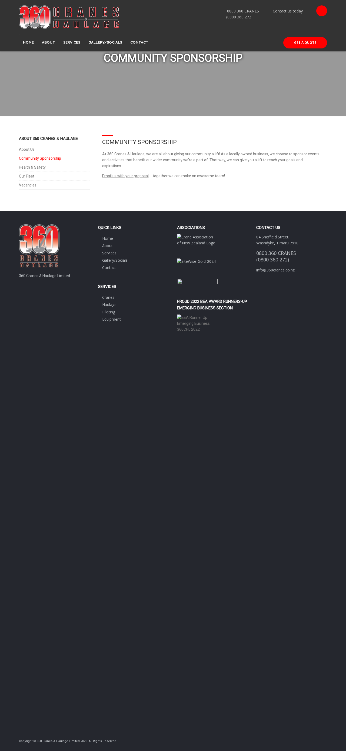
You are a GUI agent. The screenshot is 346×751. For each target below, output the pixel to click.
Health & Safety (32, 167)
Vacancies (27, 185)
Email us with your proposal (125, 176)
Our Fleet (26, 176)
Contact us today (288, 11)
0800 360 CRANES (243, 11)
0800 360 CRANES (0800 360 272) (276, 256)
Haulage (109, 304)
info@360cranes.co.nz (275, 270)
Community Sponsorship (40, 158)
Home (28, 42)
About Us (27, 149)
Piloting (108, 311)
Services (71, 42)
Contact (139, 42)
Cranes (108, 297)
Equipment (111, 319)
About (48, 42)
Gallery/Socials (105, 42)
